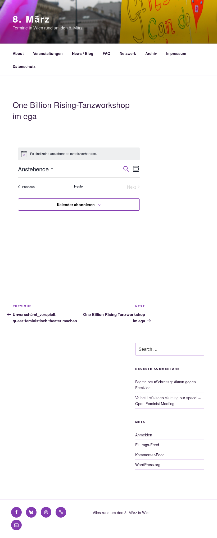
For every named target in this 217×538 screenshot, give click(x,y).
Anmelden (143, 434)
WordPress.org (147, 464)
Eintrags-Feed (147, 444)
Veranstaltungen (48, 53)
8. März (31, 18)
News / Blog (82, 53)
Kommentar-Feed (150, 454)
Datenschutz (24, 66)
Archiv (151, 53)
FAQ (106, 53)
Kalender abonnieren (76, 204)
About (18, 53)
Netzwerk (128, 53)
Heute (79, 186)
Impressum (176, 53)
